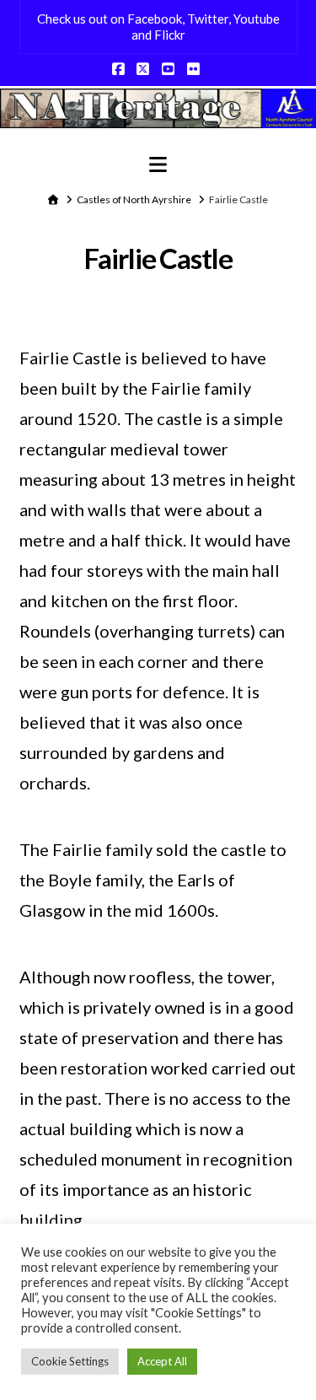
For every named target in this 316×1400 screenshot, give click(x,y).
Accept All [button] (162, 1361)
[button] (158, 164)
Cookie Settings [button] (70, 1361)
